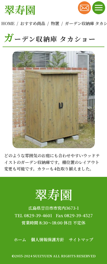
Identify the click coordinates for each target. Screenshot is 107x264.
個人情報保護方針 (47, 240)
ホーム (20, 240)
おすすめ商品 (32, 23)
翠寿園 (53, 194)
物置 (55, 23)
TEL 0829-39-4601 (33, 215)
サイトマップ (81, 240)
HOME (8, 23)
